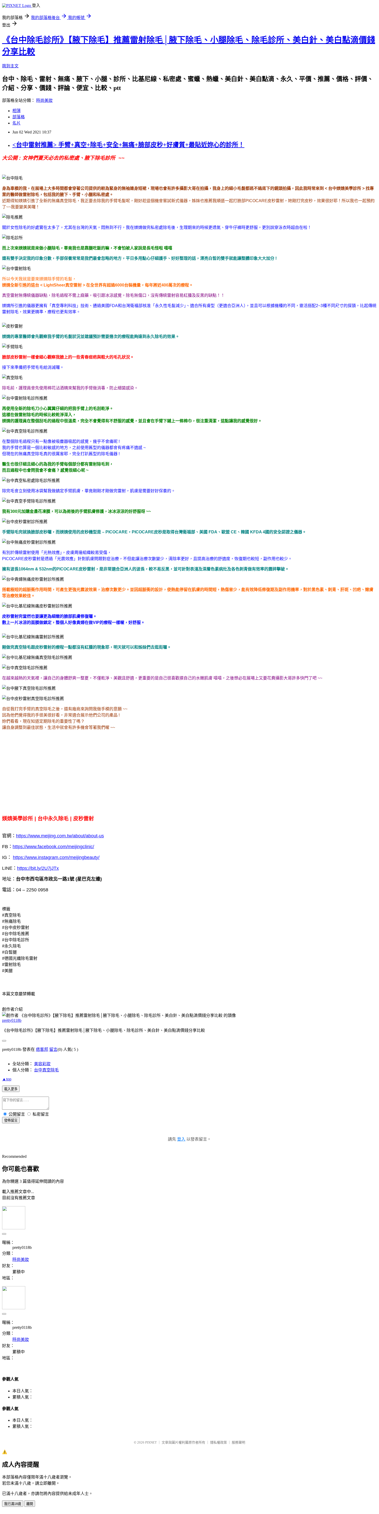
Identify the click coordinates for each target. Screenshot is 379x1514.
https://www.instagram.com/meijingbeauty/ (56, 857)
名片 (16, 123)
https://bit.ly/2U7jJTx (38, 868)
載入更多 (11, 1089)
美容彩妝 (42, 1064)
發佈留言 (11, 1120)
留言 (53, 1049)
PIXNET (151, 1442)
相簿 (16, 111)
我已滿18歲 (12, 1504)
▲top (6, 1079)
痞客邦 (42, 1049)
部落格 (18, 117)
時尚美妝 (44, 100)
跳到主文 (10, 66)
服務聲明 (238, 1442)
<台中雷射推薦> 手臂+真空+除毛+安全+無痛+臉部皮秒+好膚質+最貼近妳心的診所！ (128, 144)
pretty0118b (11, 1020)
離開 (29, 1504)
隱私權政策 (218, 1442)
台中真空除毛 (46, 1070)
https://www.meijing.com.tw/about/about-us (60, 835)
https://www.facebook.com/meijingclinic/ (53, 846)
